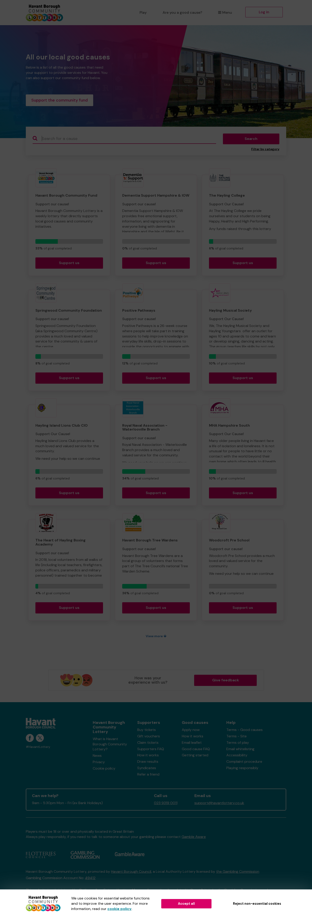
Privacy (99, 762)
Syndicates (146, 767)
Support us (69, 262)
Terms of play (237, 742)
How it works (148, 755)
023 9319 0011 (165, 802)
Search (251, 138)
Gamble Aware (194, 836)
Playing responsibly (242, 767)
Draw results (147, 761)
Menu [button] (227, 12)
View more (155, 636)
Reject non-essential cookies (257, 904)
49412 (90, 877)
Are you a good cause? (182, 12)
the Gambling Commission (237, 871)
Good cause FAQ (196, 749)
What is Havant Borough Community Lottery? (110, 744)
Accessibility (236, 755)
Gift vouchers (148, 736)
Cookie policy (104, 768)
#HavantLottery (38, 747)
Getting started (195, 755)
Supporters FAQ (150, 749)
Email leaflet (192, 742)
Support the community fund (59, 100)
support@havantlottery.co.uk (219, 802)
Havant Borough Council (131, 871)
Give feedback (225, 680)
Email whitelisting (240, 749)
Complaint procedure (244, 761)
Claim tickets (148, 742)
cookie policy (119, 908)
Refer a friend (148, 774)
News (97, 755)
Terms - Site (236, 736)
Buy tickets (146, 729)
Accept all (186, 904)
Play (143, 12)
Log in (264, 12)
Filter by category (265, 149)
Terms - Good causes (244, 729)
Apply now (191, 729)
